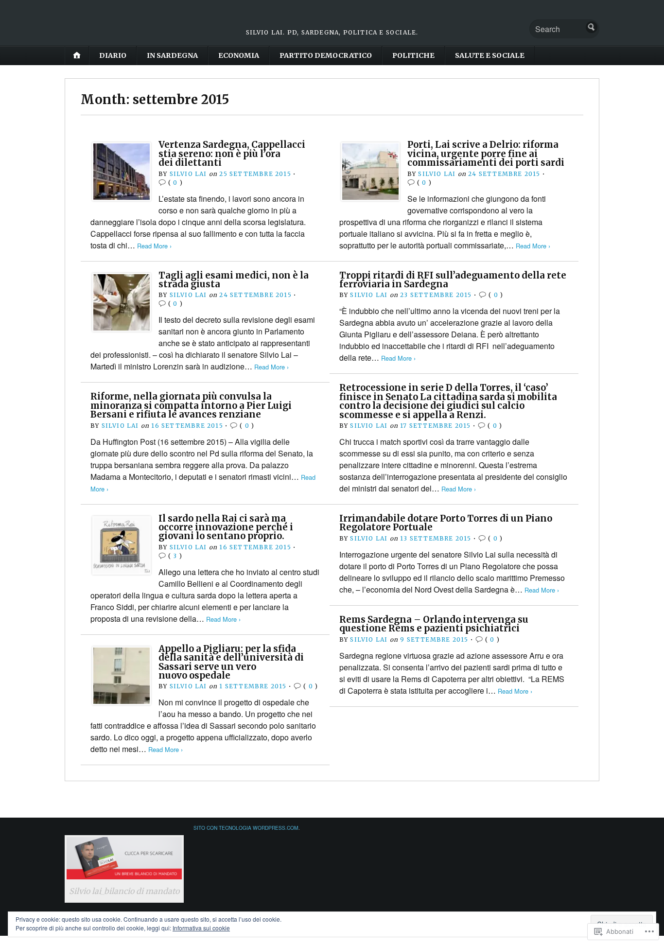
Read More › (154, 245)
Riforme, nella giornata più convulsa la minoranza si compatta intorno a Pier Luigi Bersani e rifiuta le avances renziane (191, 405)
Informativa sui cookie (201, 928)
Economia (238, 55)
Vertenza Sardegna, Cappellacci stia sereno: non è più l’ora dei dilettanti (231, 153)
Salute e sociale (489, 55)
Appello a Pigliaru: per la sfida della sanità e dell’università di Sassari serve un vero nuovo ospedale (231, 662)
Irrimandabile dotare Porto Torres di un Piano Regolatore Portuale (445, 523)
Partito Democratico (326, 55)
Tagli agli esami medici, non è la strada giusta (233, 280)
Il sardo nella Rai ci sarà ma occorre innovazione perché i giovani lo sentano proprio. (225, 527)
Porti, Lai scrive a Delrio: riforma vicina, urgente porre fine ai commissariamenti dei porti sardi (485, 153)
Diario (112, 55)
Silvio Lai (188, 173)
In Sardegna (172, 55)
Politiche (413, 55)
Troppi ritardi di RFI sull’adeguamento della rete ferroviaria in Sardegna (452, 280)
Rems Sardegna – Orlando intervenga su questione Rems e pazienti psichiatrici (433, 624)
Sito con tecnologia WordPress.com (245, 827)
